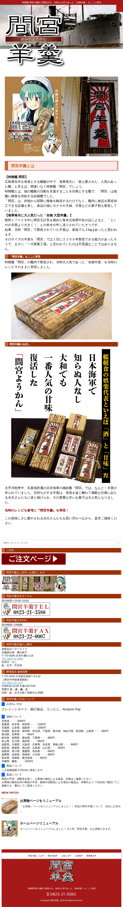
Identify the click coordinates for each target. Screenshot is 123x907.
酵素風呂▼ (91, 856)
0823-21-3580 (62, 894)
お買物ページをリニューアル (41, 800)
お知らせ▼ (66, 856)
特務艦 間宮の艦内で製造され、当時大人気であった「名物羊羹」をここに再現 (61, 888)
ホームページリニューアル (39, 823)
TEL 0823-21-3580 (12, 659)
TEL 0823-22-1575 (12, 683)
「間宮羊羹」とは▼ (35, 856)
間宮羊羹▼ (52, 856)
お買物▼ (79, 856)
